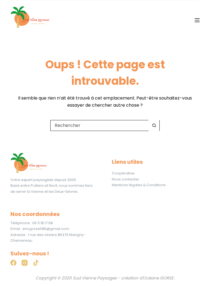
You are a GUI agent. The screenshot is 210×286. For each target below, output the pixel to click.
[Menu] (197, 20)
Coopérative (123, 173)
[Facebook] (13, 263)
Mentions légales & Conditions (139, 185)
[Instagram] (25, 263)
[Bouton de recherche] (153, 125)
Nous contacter (125, 179)
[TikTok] (36, 263)
